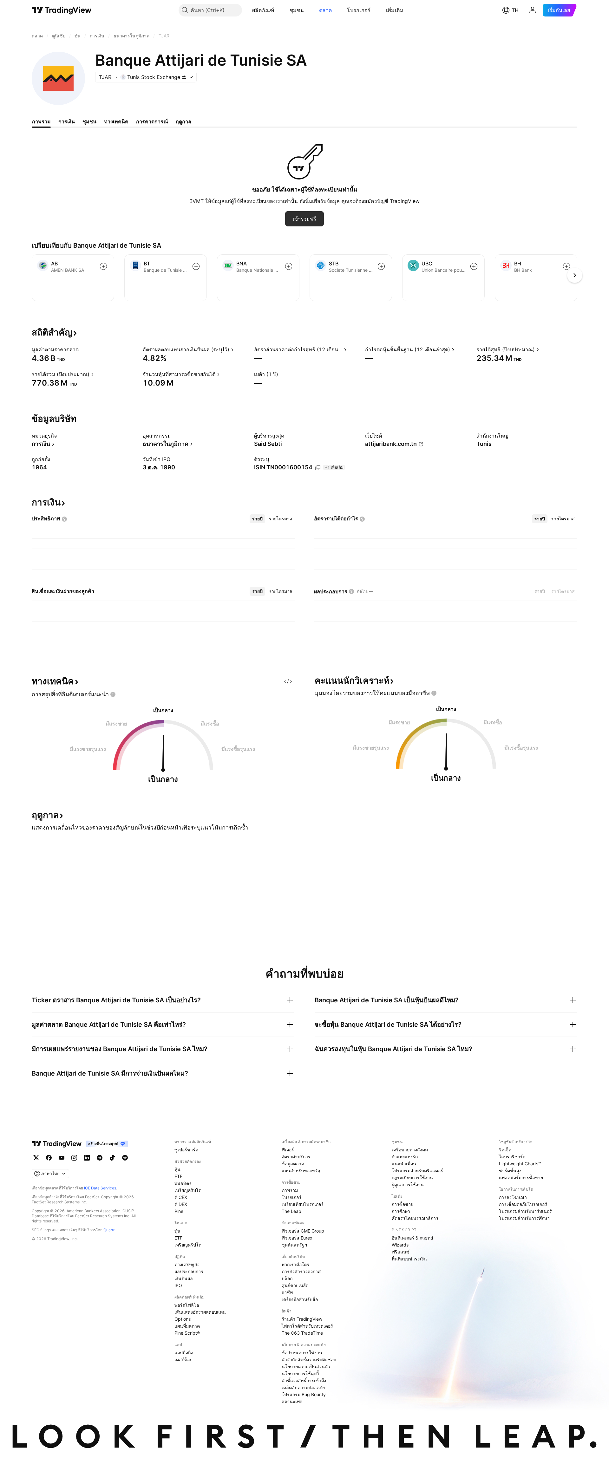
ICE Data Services (100, 1188)
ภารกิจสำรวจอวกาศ (301, 1271)
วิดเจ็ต (505, 1149)
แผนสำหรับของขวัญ (301, 1170)
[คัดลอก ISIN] (318, 468)
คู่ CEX (180, 1197)
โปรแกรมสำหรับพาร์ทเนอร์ (525, 1211)
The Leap (291, 1211)
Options (182, 1319)
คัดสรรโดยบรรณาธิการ (415, 1218)
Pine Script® (187, 1333)
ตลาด (325, 10)
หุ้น (177, 1169)
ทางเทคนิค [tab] (116, 121)
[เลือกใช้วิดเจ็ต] (288, 681)
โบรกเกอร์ (358, 10)
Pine (178, 1211)
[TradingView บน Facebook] (48, 1157)
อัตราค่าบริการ (296, 1156)
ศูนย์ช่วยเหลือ (295, 1285)
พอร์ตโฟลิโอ (186, 1305)
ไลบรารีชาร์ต (512, 1156)
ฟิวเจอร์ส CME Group (303, 1230)
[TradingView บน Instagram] (74, 1157)
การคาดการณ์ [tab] (152, 121)
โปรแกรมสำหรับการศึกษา (524, 1218)
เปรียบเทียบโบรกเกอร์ (303, 1204)
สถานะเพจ (292, 1401)
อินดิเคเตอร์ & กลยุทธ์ (412, 1237)
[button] (279, 10)
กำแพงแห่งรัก (405, 1156)
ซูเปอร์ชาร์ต (186, 1149)
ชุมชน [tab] (89, 121)
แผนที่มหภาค (187, 1326)
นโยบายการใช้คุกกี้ (300, 1373)
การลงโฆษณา (513, 1197)
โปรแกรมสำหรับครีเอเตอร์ (417, 1170)
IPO (178, 1285)
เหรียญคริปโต (187, 1190)
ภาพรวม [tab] (41, 121)
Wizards (400, 1244)
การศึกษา (401, 1211)
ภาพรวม (290, 1190)
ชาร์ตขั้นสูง (510, 1170)
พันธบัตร (183, 1183)
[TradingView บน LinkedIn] (86, 1157)
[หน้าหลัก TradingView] (62, 10)
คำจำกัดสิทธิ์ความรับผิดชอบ (309, 1359)
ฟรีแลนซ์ (400, 1251)
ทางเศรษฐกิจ (187, 1264)
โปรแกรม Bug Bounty (304, 1394)
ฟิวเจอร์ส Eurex (297, 1237)
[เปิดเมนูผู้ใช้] (532, 10)
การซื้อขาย (402, 1204)
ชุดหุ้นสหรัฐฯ (294, 1244)
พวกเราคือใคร (295, 1264)
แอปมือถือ (183, 1352)
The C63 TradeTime (302, 1333)
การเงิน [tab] (66, 121)
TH (515, 10)
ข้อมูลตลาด (293, 1163)
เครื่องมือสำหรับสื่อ (300, 1299)
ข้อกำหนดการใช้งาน (302, 1352)
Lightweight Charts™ (520, 1163)
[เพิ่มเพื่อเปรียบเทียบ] (103, 266)
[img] (184, 77)
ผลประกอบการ (188, 1271)
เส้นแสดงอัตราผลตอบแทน (200, 1312)
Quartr (109, 1229)
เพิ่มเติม (394, 10)
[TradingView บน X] (36, 1157)
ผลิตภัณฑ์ (263, 10)
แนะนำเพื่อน (404, 1163)
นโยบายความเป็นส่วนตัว (306, 1366)
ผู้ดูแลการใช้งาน (408, 1184)
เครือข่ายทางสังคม (410, 1149)
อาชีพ (287, 1292)
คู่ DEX (180, 1204)
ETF (178, 1176)
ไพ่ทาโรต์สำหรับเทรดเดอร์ (307, 1326)
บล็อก (287, 1278)
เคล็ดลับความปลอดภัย (303, 1387)
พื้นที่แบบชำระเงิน (409, 1258)
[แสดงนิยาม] (83, 349)
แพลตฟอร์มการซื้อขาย (521, 1177)
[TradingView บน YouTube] (61, 1157)
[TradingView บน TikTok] (112, 1157)
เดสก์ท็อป (183, 1359)
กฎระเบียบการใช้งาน (412, 1177)
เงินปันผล (183, 1278)
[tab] (257, 518)
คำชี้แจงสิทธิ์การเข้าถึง (304, 1380)
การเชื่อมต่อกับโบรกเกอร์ (523, 1204)
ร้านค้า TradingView (302, 1319)
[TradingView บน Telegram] (99, 1157)
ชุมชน (297, 10)
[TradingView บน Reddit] (125, 1157)
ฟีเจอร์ (288, 1149)
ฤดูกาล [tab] (183, 121)
